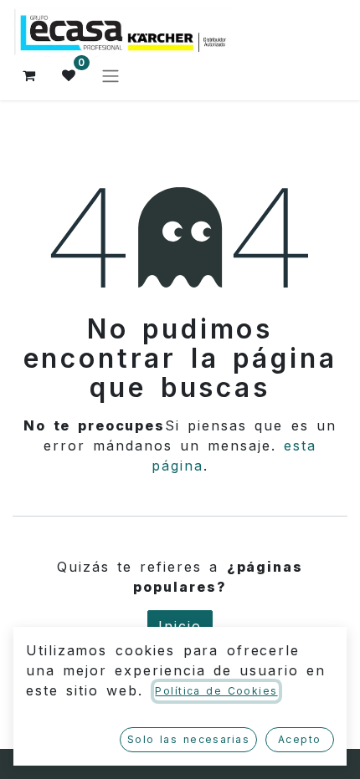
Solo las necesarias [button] (188, 739)
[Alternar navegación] (110, 75)
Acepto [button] (299, 739)
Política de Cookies (216, 691)
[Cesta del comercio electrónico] (29, 75)
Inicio (180, 626)
